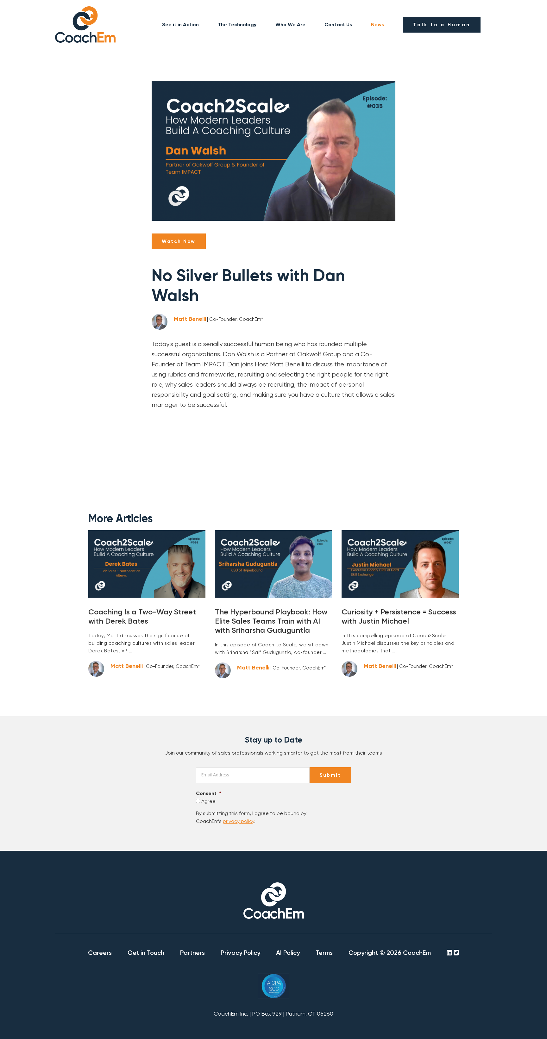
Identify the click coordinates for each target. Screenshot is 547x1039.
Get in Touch (146, 952)
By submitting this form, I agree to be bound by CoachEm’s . (251, 817)
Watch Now (179, 241)
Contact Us (338, 25)
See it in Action (180, 25)
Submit (330, 775)
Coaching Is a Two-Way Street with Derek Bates (142, 616)
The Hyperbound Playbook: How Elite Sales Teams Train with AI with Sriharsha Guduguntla (271, 621)
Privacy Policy (240, 952)
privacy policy (238, 821)
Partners (192, 952)
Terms (324, 952)
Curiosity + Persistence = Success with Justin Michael (399, 616)
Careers (100, 952)
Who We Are (290, 25)
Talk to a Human (441, 25)
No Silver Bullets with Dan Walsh (248, 285)
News (377, 25)
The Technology (237, 25)
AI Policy (288, 952)
